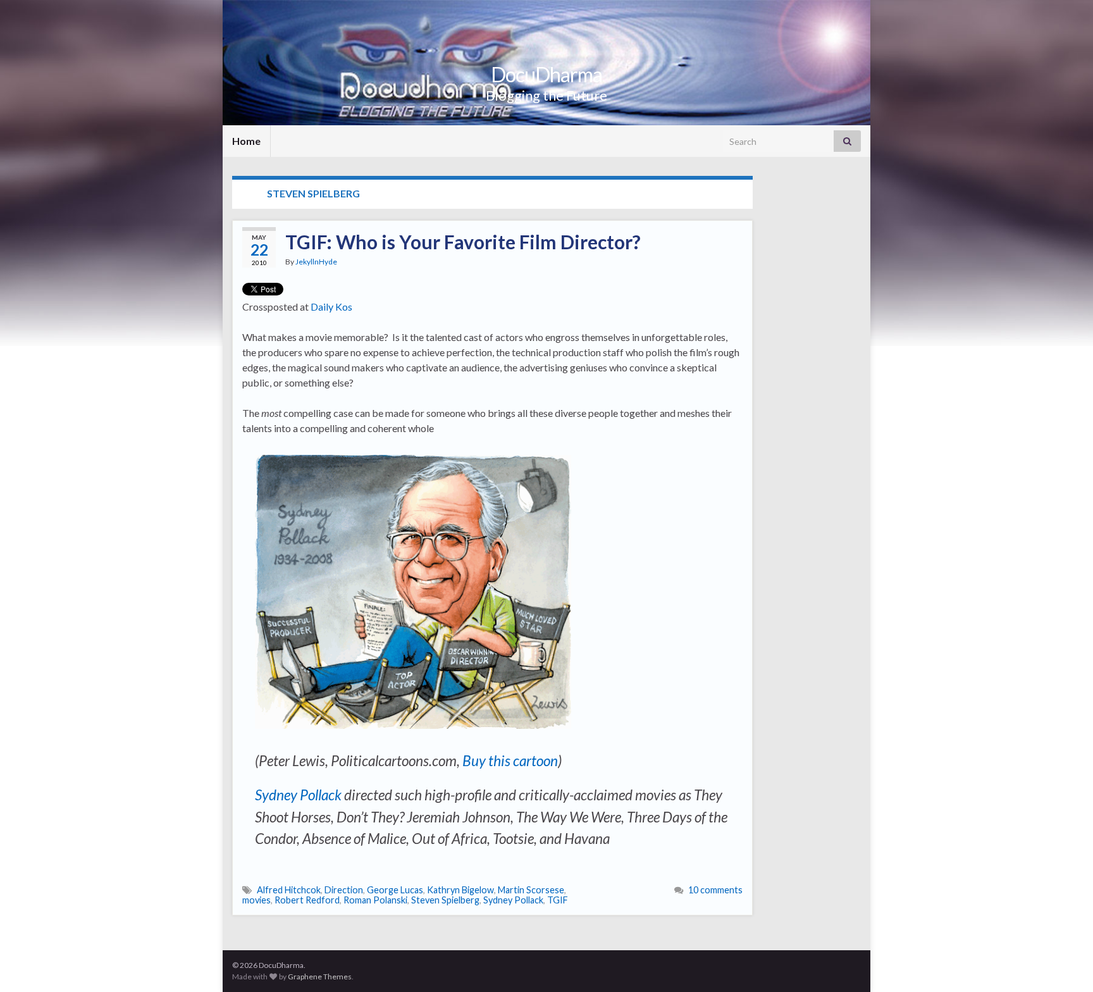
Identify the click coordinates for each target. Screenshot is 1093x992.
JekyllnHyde (316, 261)
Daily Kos (331, 307)
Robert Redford (307, 900)
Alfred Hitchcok (289, 889)
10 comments (715, 889)
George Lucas (395, 889)
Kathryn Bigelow (460, 889)
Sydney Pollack (298, 794)
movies (256, 900)
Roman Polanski (375, 900)
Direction (343, 889)
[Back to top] (1064, 963)
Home (246, 141)
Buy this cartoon (510, 760)
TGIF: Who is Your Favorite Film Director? (463, 241)
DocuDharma (546, 74)
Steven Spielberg (445, 900)
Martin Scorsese (531, 889)
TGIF (557, 900)
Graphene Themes (320, 976)
